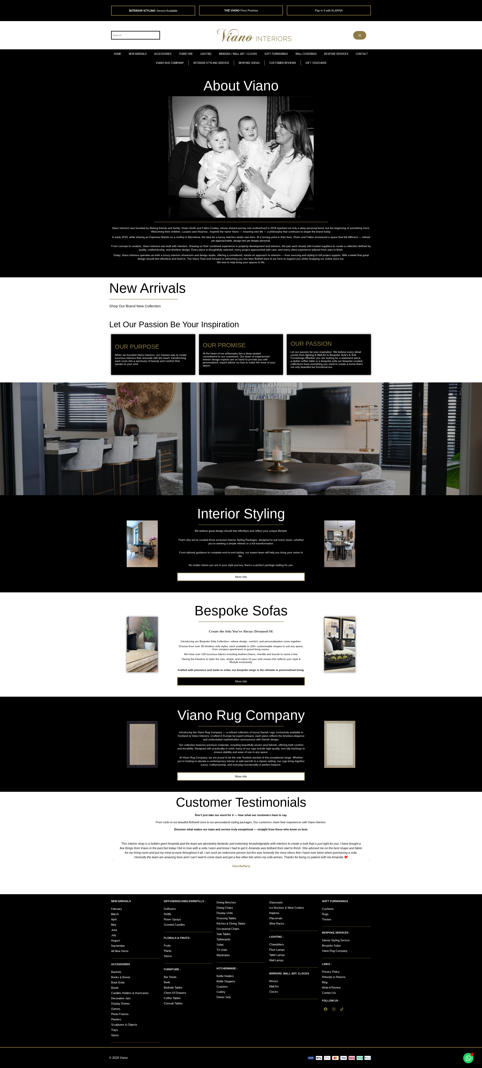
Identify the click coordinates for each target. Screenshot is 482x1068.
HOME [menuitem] (117, 53)
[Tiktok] (341, 1009)
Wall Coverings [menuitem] (306, 53)
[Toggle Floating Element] (468, 1058)
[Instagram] (333, 1009)
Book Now (241, 446)
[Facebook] (325, 1009)
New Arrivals (147, 288)
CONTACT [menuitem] (362, 53)
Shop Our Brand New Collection (135, 306)
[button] (113, 859)
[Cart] (359, 35)
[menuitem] (138, 53)
